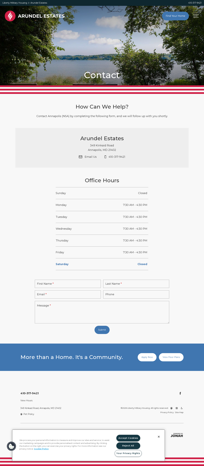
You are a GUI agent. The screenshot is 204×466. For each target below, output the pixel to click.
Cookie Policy (41, 449)
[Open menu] (196, 16)
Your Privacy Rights (128, 453)
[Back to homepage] (35, 16)
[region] (88, 445)
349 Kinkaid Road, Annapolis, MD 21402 (40, 408)
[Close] (158, 436)
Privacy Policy (167, 412)
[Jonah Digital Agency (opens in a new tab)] (177, 435)
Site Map (179, 412)
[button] (11, 446)
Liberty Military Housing (14, 2)
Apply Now (147, 357)
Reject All (128, 445)
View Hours (26, 400)
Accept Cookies (128, 438)
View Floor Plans (171, 357)
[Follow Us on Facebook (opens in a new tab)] (180, 393)
